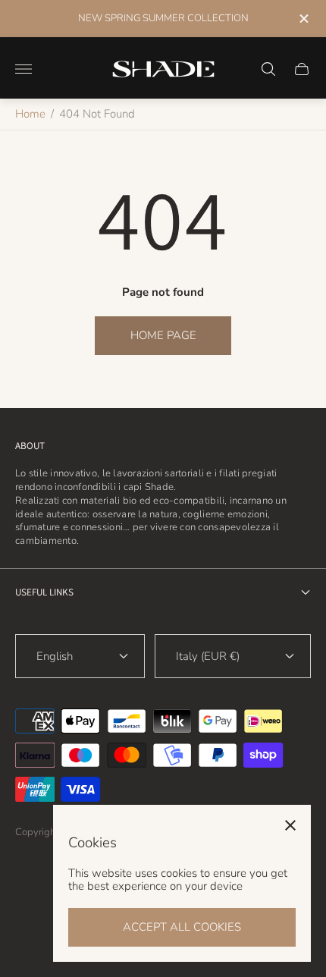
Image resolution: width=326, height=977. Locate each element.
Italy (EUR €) (208, 656)
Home (30, 113)
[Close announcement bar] (302, 18)
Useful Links (44, 592)
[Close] (290, 825)
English (54, 656)
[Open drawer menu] (23, 69)
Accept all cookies (182, 927)
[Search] (268, 69)
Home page (163, 335)
